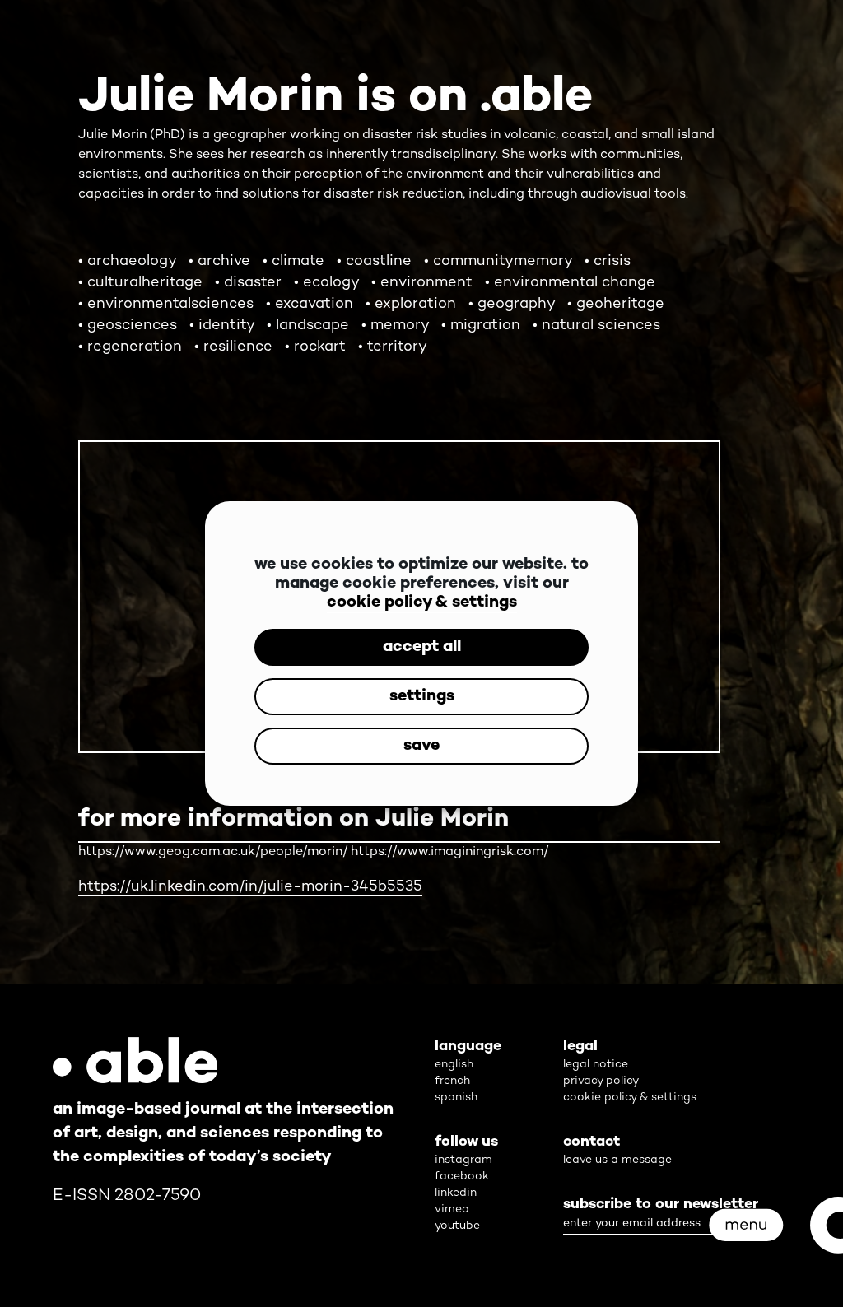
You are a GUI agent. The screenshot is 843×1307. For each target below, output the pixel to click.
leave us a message (617, 1160)
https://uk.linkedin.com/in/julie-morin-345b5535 (250, 887)
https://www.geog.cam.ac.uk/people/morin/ (212, 852)
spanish (456, 1097)
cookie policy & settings (422, 603)
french (452, 1081)
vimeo (452, 1209)
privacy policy (601, 1081)
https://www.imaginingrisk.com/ (449, 852)
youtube (457, 1226)
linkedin (456, 1193)
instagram (463, 1160)
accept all (422, 647)
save (421, 746)
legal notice (595, 1064)
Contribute (438, 980)
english (454, 1064)
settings (421, 696)
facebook (462, 1176)
